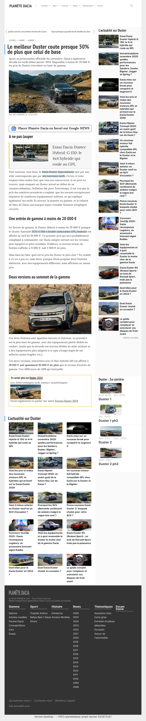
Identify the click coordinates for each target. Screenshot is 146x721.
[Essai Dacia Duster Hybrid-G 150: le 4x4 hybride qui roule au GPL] (21, 428)
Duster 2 (105, 442)
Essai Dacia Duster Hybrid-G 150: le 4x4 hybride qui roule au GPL (129, 42)
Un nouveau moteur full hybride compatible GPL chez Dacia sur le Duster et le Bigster (79, 477)
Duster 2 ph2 (108, 464)
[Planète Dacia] (21, 6)
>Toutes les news (130, 338)
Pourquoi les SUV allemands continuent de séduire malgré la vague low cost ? (128, 188)
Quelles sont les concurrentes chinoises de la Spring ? (28, 31)
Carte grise (100, 617)
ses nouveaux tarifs (53, 176)
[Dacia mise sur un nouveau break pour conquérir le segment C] (79, 428)
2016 (75, 654)
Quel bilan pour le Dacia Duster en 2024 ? (21, 571)
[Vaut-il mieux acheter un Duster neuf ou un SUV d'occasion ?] (21, 497)
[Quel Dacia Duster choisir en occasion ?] (50, 559)
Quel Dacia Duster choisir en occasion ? (128, 306)
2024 (76, 621)
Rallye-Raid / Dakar (40, 617)
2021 (75, 633)
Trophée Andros (38, 613)
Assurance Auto (102, 613)
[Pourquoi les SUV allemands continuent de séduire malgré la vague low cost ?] (50, 497)
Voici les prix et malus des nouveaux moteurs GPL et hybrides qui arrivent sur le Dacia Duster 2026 (128, 107)
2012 (75, 670)
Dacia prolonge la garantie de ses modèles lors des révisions (71, 31)
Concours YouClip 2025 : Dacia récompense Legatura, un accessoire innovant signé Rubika (128, 229)
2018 (75, 646)
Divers (33, 621)
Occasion (99, 629)
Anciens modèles (18, 617)
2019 (75, 641)
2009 (76, 682)
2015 (75, 658)
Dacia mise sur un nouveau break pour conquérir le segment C (128, 85)
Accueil (12, 40)
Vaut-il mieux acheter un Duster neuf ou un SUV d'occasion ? (21, 508)
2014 (75, 662)
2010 (75, 678)
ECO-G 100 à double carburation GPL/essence (59, 231)
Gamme (31, 40)
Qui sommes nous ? (20, 700)
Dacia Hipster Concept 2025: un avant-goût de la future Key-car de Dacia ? (48, 477)
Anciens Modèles (61, 617)
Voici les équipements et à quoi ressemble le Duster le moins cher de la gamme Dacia (128, 253)
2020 (76, 637)
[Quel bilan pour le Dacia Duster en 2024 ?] (21, 559)
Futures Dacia (16, 621)
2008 (76, 687)
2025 (76, 617)
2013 (75, 666)
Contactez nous (43, 700)
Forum (100, 6)
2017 (75, 650)
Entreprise (57, 613)
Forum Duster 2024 (66, 401)
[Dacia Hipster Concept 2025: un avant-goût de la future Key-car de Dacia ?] (50, 462)
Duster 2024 (36, 378)
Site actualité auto (19, 706)
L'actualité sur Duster (112, 30)
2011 (75, 674)
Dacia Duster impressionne (58, 172)
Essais (12, 633)
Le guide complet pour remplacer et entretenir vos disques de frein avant (77, 574)
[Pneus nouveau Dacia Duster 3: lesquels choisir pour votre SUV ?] (79, 497)
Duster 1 (105, 399)
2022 (76, 629)
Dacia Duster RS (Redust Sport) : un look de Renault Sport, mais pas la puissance (129, 275)
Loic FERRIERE (19, 115)
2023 (76, 625)
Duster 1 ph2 (108, 420)
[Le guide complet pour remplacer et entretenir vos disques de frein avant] (79, 559)
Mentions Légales (65, 700)
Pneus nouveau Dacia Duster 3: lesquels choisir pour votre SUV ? (128, 207)
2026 (76, 613)
